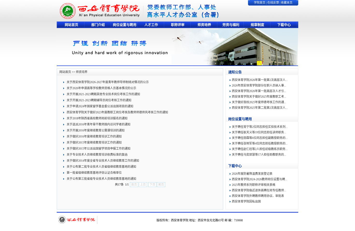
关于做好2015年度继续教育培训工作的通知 (94, 142)
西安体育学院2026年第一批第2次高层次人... (260, 80)
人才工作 (151, 25)
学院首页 (259, 2)
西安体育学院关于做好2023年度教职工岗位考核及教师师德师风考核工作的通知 (117, 112)
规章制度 (257, 25)
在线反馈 (273, 2)
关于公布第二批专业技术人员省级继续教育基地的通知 (101, 166)
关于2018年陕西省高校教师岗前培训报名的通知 (97, 118)
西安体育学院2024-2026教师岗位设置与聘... (259, 179)
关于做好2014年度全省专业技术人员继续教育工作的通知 (103, 160)
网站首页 (71, 25)
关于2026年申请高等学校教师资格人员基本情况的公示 (101, 88)
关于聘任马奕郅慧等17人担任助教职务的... (259, 154)
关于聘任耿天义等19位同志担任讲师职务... (259, 132)
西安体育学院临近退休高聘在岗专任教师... (259, 190)
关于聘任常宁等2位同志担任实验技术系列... (260, 127)
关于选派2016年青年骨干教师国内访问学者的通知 (98, 124)
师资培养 (204, 25)
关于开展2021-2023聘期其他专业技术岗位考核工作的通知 (103, 94)
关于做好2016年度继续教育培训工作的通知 (94, 136)
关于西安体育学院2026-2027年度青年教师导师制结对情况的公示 (108, 82)
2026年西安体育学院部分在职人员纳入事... (259, 85)
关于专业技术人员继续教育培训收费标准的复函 (97, 154)
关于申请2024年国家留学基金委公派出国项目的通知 (100, 106)
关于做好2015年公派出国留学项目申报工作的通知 (98, 148)
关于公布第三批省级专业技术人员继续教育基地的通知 (101, 178)
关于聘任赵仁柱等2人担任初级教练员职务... (260, 149)
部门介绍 (98, 25)
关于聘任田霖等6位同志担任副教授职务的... (260, 138)
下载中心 (284, 25)
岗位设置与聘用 (124, 25)
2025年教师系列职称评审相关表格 (253, 185)
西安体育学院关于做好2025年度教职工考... (259, 96)
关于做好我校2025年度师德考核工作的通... (259, 102)
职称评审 (178, 25)
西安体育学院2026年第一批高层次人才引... (259, 91)
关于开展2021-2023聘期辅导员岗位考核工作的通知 (99, 100)
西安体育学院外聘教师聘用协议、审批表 (258, 196)
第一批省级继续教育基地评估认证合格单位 (94, 172)
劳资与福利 (230, 25)
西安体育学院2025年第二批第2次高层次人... (260, 107)
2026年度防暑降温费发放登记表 (252, 173)
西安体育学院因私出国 (246, 201)
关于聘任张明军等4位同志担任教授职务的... (260, 143)
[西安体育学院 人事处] (100, 20)
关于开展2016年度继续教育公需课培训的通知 (96, 130)
